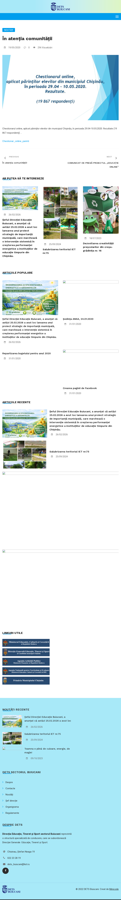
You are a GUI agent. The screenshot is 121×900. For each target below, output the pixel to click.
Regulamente (12, 813)
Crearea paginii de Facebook (80, 388)
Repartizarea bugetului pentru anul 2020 (26, 353)
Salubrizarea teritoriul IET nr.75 (69, 451)
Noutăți (8, 30)
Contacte (10, 788)
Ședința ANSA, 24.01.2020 (78, 319)
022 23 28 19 (14, 858)
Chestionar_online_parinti (15, 141)
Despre (9, 782)
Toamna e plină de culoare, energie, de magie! (47, 750)
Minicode (114, 889)
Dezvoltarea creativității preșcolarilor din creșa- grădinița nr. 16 (98, 247)
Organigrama (12, 806)
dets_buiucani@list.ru (18, 864)
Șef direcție (11, 800)
